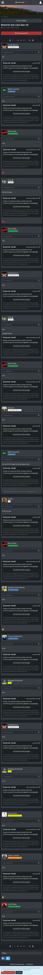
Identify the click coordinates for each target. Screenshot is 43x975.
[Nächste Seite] (33, 40)
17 (24, 40)
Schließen (19, 972)
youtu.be (35, 63)
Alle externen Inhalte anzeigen (21, 71)
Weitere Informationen (8, 972)
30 (30, 40)
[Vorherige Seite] (10, 40)
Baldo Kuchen (22, 491)
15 (18, 40)
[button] (2, 2)
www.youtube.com (32, 149)
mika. (4, 27)
